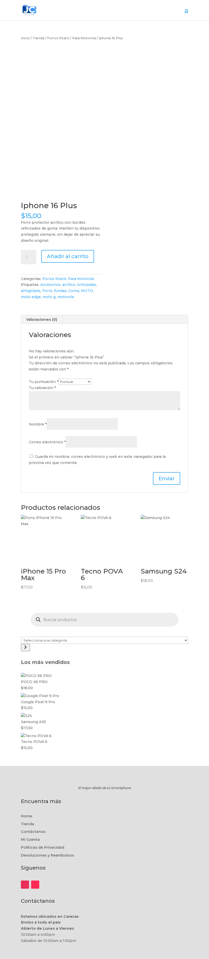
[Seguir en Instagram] (25, 885)
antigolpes (31, 290)
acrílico (68, 284)
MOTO (87, 290)
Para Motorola (84, 38)
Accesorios (50, 284)
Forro (47, 290)
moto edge (31, 297)
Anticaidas (86, 284)
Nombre (38, 424)
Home (26, 816)
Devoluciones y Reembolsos (47, 855)
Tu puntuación (43, 381)
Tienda (38, 38)
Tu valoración (42, 387)
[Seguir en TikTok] (35, 885)
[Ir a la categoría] (25, 647)
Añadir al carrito (67, 256)
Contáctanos (33, 831)
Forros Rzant (58, 38)
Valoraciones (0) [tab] (41, 319)
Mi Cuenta (30, 839)
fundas (60, 290)
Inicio (25, 38)
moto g (49, 297)
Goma (73, 290)
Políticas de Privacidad (42, 847)
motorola (65, 297)
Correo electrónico (47, 442)
